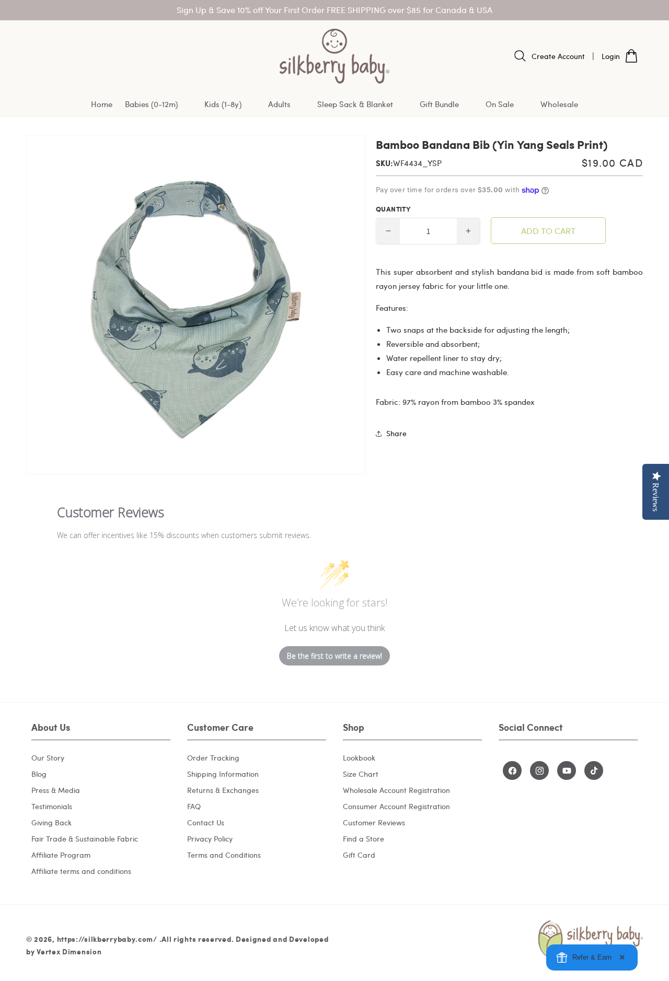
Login (611, 56)
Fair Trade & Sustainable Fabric (84, 839)
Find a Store (363, 839)
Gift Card (359, 855)
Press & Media (55, 790)
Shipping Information (223, 774)
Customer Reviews (374, 822)
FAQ (194, 806)
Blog (39, 774)
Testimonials (51, 806)
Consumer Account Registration (396, 806)
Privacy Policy (210, 839)
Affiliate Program (60, 855)
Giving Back (51, 822)
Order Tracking (213, 758)
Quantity (393, 209)
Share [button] (396, 433)
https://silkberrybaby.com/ (107, 938)
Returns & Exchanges (223, 790)
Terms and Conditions (224, 855)
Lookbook (359, 758)
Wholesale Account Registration (396, 790)
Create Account (558, 56)
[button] (158, 104)
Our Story (47, 758)
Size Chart (360, 774)
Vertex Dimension (69, 951)
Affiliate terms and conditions (81, 871)
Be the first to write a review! (334, 656)
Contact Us (205, 822)
